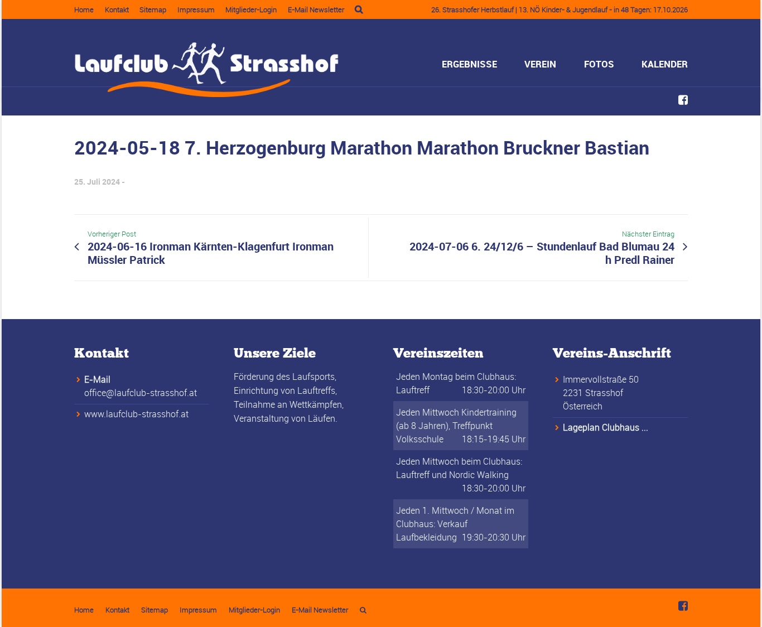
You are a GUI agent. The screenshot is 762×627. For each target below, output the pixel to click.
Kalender (665, 63)
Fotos (599, 63)
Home (84, 9)
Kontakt (117, 9)
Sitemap (152, 9)
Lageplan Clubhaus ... (605, 427)
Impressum (196, 9)
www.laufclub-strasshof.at (136, 414)
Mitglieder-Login (251, 9)
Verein (540, 63)
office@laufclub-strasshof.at (140, 393)
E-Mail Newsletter (316, 9)
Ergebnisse (469, 63)
